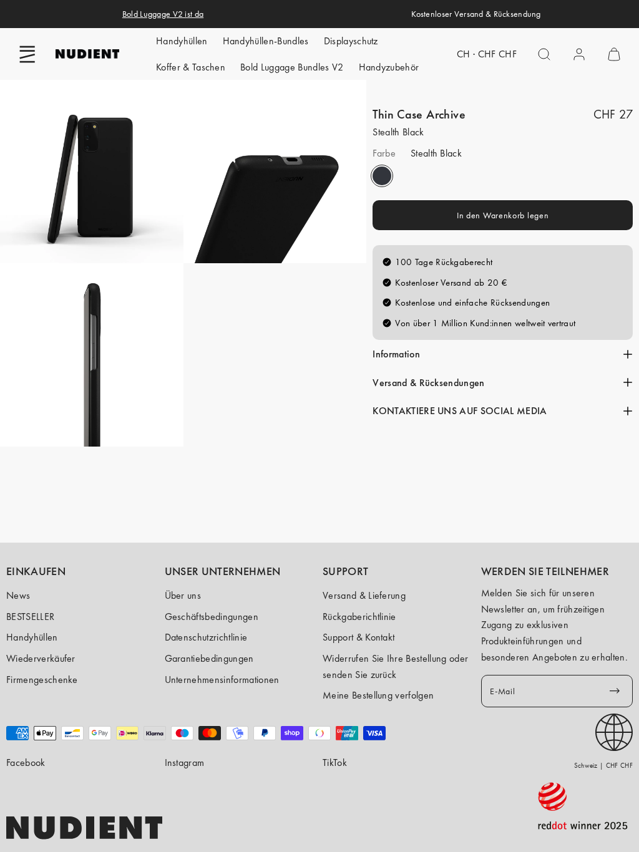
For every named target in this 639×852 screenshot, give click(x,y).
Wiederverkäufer (41, 658)
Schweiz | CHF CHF (603, 765)
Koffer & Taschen (190, 67)
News (18, 595)
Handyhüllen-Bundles (266, 40)
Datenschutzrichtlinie (206, 637)
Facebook (26, 762)
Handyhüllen (182, 40)
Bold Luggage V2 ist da (162, 13)
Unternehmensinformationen (222, 679)
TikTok (335, 762)
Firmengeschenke (42, 679)
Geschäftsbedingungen (211, 616)
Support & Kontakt (358, 637)
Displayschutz (351, 40)
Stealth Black (382, 176)
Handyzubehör (389, 67)
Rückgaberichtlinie (359, 616)
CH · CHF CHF (487, 54)
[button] (27, 54)
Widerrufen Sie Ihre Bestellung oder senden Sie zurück (395, 666)
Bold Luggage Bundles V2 (291, 67)
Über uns (183, 595)
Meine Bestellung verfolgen (378, 695)
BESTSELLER (30, 616)
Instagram (185, 762)
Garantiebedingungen (209, 658)
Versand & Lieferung (364, 595)
